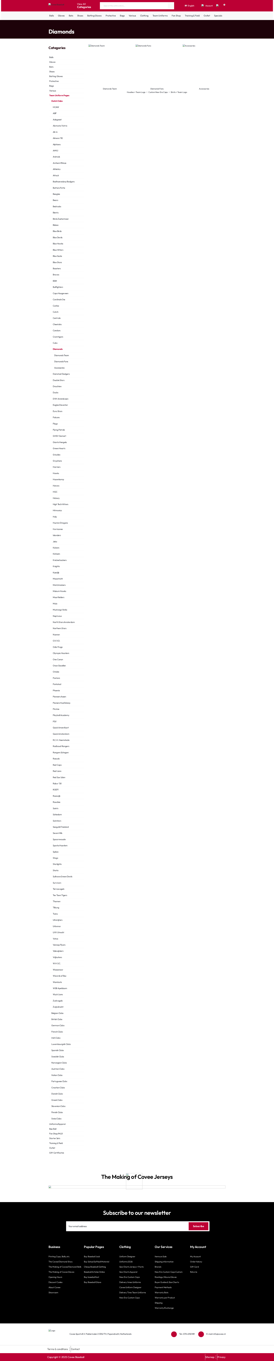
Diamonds (87, 26)
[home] (49, 26)
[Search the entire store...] (171, 6)
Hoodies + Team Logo (136, 92)
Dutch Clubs (76, 26)
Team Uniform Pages (60, 26)
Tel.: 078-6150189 (187, 1334)
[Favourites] (217, 6)
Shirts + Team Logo (179, 92)
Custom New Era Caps (158, 92)
